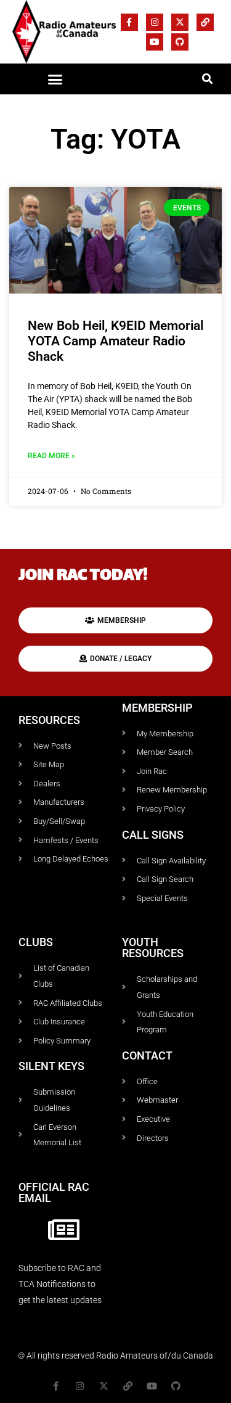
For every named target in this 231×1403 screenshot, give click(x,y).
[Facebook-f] (129, 22)
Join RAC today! (83, 576)
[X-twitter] (179, 22)
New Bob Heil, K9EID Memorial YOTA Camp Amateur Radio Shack (115, 341)
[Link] (205, 22)
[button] (55, 79)
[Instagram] (154, 22)
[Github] (179, 42)
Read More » (51, 455)
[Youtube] (154, 42)
